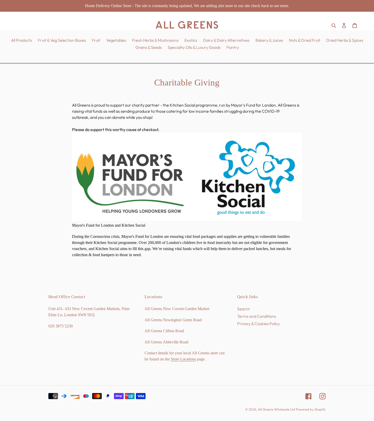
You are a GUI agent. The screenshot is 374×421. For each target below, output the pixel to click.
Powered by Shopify (311, 409)
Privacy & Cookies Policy (258, 323)
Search (243, 308)
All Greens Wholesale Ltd (276, 409)
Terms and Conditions (256, 316)
